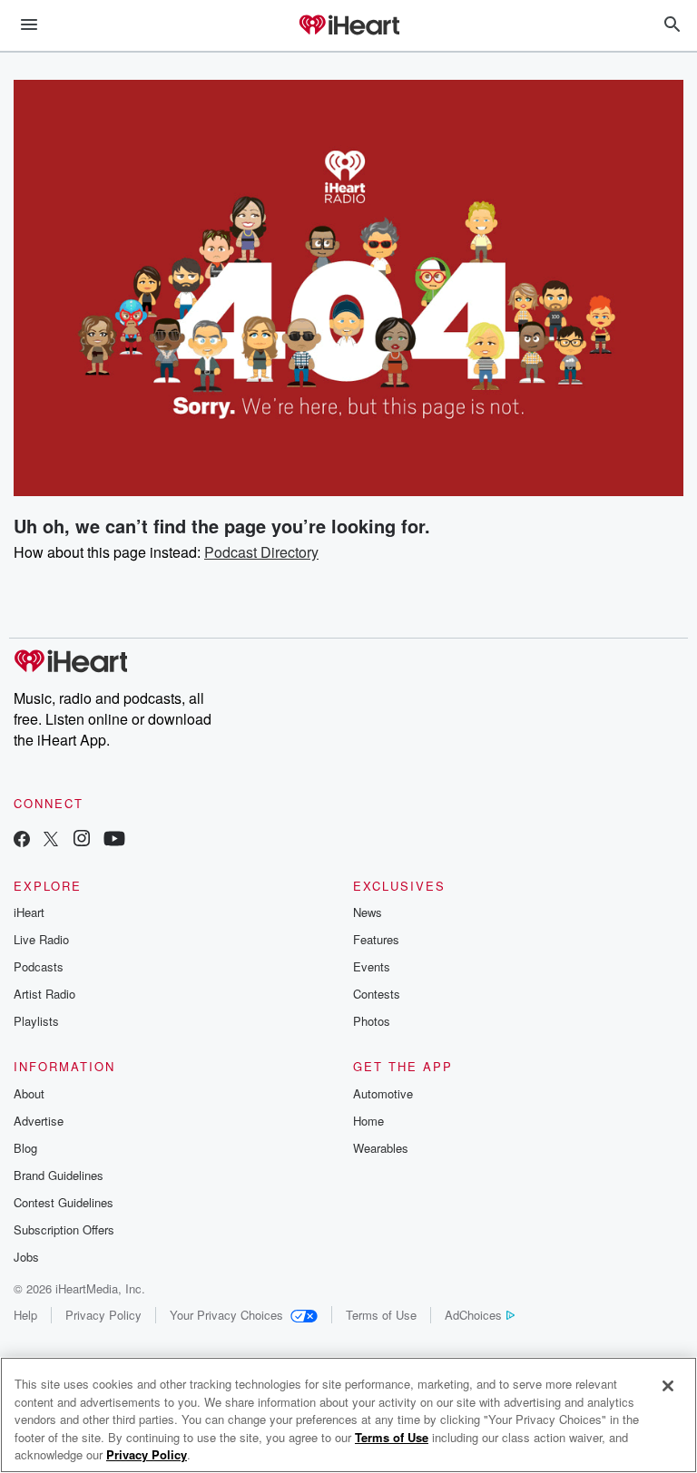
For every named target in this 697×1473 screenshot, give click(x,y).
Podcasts (39, 966)
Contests (376, 993)
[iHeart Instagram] (82, 840)
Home (368, 1120)
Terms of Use (381, 1314)
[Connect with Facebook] (22, 840)
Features (376, 939)
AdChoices (473, 1314)
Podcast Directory (261, 551)
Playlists (36, 1020)
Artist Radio (44, 993)
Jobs (26, 1256)
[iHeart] (348, 26)
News (367, 912)
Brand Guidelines (58, 1175)
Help (25, 1314)
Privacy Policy (103, 1314)
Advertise (39, 1120)
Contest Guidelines (63, 1202)
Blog (25, 1147)
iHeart (29, 912)
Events (371, 966)
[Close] (668, 1386)
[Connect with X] (51, 840)
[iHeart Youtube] (114, 840)
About (29, 1093)
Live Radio (41, 939)
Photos (371, 1020)
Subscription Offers (64, 1229)
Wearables (380, 1147)
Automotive (383, 1093)
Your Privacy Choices (226, 1314)
